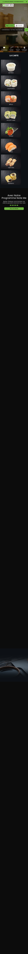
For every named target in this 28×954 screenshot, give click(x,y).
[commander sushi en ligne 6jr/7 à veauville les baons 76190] (4, 47)
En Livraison (10, 25)
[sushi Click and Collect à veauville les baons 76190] (17, 47)
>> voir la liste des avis (18, 1)
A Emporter (19, 25)
